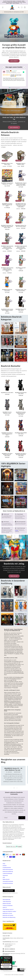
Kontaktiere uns (19, 749)
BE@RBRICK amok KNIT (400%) (21, 268)
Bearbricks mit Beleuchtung (9, 917)
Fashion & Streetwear (8, 905)
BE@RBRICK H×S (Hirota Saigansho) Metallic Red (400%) (7, 204)
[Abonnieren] (21, 817)
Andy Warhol (19, 650)
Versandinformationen (8, 881)
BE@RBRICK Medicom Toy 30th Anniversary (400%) (20, 226)
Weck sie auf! (14, 576)
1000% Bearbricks (7, 901)
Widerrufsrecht (6, 879)
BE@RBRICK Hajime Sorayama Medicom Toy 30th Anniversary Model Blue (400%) (21, 248)
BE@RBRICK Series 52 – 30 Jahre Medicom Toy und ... (13, 769)
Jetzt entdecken (14, 127)
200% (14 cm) (7, 670)
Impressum (5, 875)
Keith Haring (19, 652)
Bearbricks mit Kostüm (8, 915)
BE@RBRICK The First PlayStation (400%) (7, 413)
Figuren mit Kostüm (15, 695)
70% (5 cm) (10, 662)
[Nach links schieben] (11, 787)
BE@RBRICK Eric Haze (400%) (7, 392)
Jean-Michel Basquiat (9, 652)
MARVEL (17, 653)
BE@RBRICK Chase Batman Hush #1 (12, 744)
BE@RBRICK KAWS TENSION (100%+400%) (21, 433)
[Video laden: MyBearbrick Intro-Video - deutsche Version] (14, 28)
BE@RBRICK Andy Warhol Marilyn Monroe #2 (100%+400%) (7, 454)
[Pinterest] (15, 962)
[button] (2, 7)
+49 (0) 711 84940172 (10, 948)
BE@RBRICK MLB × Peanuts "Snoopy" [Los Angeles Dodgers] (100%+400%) (21, 184)
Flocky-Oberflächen (8, 698)
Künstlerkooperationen (9, 650)
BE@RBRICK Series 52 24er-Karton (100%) (7, 164)
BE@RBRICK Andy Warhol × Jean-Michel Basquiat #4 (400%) (7, 433)
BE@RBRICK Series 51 (16, 678)
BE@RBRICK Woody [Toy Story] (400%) (7, 290)
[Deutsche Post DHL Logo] (14, 926)
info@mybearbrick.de (10, 951)
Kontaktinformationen (8, 883)
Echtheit (5, 865)
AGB (4, 877)
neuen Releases (7, 687)
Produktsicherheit (7, 867)
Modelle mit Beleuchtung (9, 696)
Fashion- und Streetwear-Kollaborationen (13, 649)
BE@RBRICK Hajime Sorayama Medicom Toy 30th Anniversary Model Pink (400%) (7, 269)
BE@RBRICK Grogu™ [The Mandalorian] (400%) (21, 290)
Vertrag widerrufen (8, 890)
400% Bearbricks (6, 899)
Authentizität (7, 734)
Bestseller (15, 687)
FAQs (4, 863)
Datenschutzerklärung (8, 871)
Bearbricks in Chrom (7, 913)
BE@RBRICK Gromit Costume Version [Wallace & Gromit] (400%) (7, 310)
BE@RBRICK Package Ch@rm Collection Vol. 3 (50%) (7, 184)
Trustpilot (16, 530)
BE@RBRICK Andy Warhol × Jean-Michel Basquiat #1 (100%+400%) (20, 454)
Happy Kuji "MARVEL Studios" (9, 911)
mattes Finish (19, 696)
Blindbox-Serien (19, 677)
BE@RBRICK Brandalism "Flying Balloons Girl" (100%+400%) (21, 413)
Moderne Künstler (7, 903)
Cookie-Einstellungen (7, 873)
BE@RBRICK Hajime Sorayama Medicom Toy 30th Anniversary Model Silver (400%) (7, 248)
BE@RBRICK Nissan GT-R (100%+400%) (21, 310)
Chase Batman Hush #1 (8, 909)
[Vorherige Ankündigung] (2, 12)
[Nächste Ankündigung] (25, 12)
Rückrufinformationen (8, 869)
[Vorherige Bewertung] (4, 68)
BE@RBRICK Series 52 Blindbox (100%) (20, 164)
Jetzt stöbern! (14, 60)
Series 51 (5, 907)
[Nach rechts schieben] (16, 787)
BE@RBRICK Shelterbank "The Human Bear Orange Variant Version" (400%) (7, 226)
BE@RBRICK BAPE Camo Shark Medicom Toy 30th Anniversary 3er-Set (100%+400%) (21, 205)
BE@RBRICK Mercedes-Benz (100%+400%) (21, 393)
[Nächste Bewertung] (24, 68)
